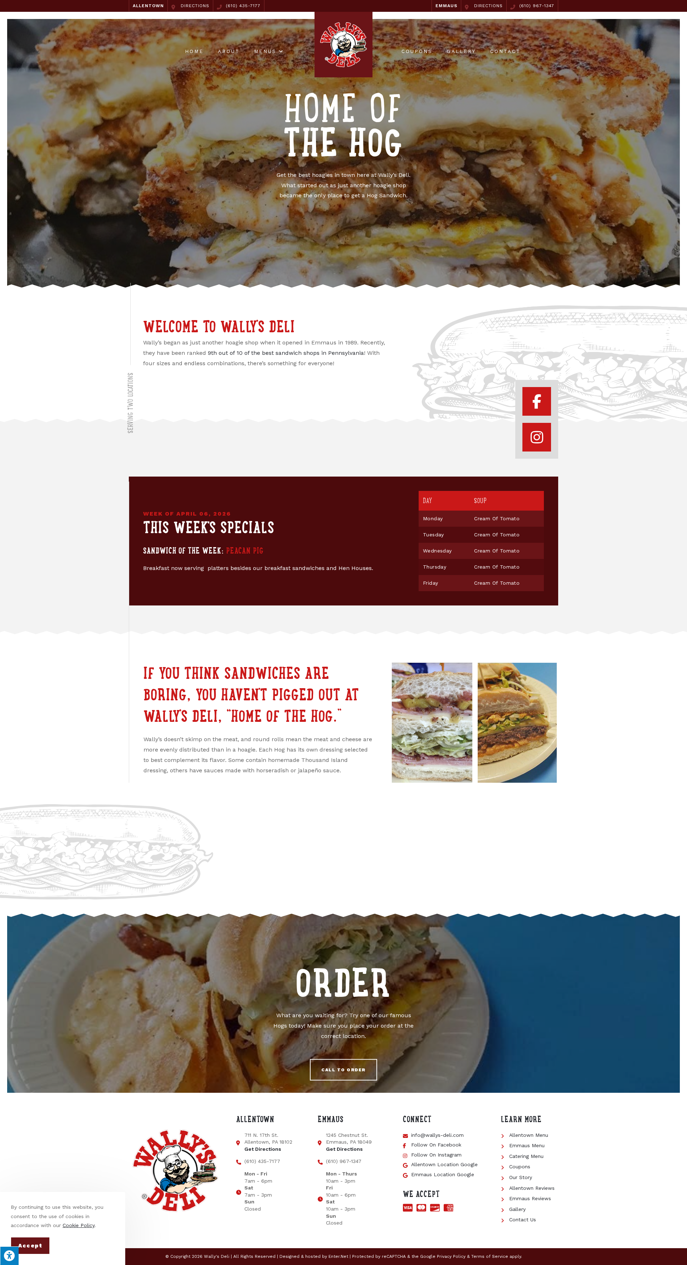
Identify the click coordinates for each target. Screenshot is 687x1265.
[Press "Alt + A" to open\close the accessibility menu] (9, 1255)
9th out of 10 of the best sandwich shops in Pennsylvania (286, 352)
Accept (30, 1245)
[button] (343, 1070)
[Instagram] (536, 437)
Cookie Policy (78, 1225)
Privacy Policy (451, 1256)
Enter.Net (338, 1256)
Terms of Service (489, 1256)
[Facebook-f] (536, 401)
